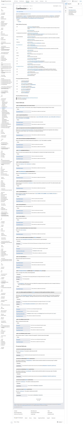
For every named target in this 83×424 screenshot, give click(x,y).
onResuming (23, 83)
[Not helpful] (60, 6)
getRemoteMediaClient (31, 44)
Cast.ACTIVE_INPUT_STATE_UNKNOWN (22, 118)
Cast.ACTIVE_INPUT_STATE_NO (54, 116)
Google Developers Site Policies (26, 405)
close (81, 3)
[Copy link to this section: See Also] (20, 19)
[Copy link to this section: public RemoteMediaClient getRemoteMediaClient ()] (36, 171)
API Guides (16, 1)
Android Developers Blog (18, 412)
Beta (46, 1)
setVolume (29, 74)
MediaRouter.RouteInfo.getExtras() (49, 365)
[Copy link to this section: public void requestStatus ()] (27, 256)
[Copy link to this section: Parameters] (21, 241)
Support (36, 1)
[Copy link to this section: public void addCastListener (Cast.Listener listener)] (36, 105)
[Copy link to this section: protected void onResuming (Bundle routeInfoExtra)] (36, 358)
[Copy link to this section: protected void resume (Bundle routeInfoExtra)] (34, 379)
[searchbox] (6, 4)
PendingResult (18, 66)
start (22, 91)
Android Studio (50, 412)
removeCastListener (30, 58)
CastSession (52, 15)
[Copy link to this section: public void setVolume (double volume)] (31, 333)
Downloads (41, 1)
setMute (28, 71)
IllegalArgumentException (20, 313)
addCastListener (29, 26)
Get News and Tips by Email (18, 414)
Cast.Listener (33, 27)
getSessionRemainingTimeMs (32, 47)
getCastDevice (29, 42)
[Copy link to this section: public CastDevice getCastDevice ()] (30, 162)
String (17, 39)
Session (29, 13)
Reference (27, 1)
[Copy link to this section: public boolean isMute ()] (26, 216)
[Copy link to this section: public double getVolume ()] (27, 204)
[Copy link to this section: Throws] (20, 109)
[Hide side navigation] (12, 422)
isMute (28, 55)
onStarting (22, 86)
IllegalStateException (19, 111)
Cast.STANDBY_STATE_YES (20, 194)
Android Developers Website (35, 412)
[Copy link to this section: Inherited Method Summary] (29, 95)
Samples (32, 1)
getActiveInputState (30, 30)
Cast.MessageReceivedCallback (37, 70)
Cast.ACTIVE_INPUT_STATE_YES (42, 116)
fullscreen (80, 3)
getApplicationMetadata (31, 36)
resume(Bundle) (33, 84)
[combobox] (66, 1)
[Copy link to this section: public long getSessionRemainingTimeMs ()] (33, 181)
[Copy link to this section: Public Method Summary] (28, 24)
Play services (8, 1)
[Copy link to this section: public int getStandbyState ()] (28, 191)
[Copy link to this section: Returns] (20, 281)
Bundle (26, 83)
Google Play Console (51, 414)
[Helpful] (59, 6)
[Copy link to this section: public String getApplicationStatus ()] (30, 150)
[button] (6, 14)
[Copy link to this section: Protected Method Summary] (30, 78)
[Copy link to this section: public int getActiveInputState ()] (29, 115)
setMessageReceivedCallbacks (32, 69)
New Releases (22, 1)
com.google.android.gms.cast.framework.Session (29, 97)
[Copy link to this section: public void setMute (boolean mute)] (30, 319)
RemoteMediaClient (19, 44)
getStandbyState (30, 50)
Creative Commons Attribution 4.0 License (40, 404)
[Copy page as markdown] (31, 8)
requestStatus (29, 63)
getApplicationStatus (30, 39)
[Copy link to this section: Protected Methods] (27, 346)
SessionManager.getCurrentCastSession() (36, 18)
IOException (18, 248)
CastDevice (33, 43)
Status (22, 66)
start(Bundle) (32, 87)
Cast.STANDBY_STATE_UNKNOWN (40, 193)
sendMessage (29, 66)
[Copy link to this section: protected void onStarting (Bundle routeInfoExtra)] (35, 369)
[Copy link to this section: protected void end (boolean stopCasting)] (32, 349)
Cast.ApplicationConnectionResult (37, 34)
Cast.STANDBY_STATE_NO (51, 193)
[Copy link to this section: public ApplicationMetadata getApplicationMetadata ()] (37, 138)
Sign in (81, 1)
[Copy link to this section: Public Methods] (25, 102)
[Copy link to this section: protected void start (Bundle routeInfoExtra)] (33, 389)
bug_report (78, 3)
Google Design (33, 414)
